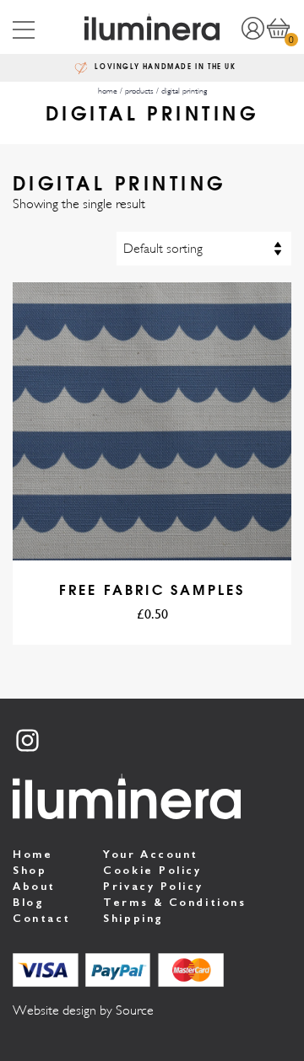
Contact (42, 918)
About (34, 886)
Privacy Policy (153, 886)
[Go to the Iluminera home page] (152, 26)
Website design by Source (83, 1010)
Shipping (133, 918)
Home (32, 854)
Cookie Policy (152, 870)
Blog (28, 902)
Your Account (150, 854)
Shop (29, 870)
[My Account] (252, 27)
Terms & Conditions (174, 902)
